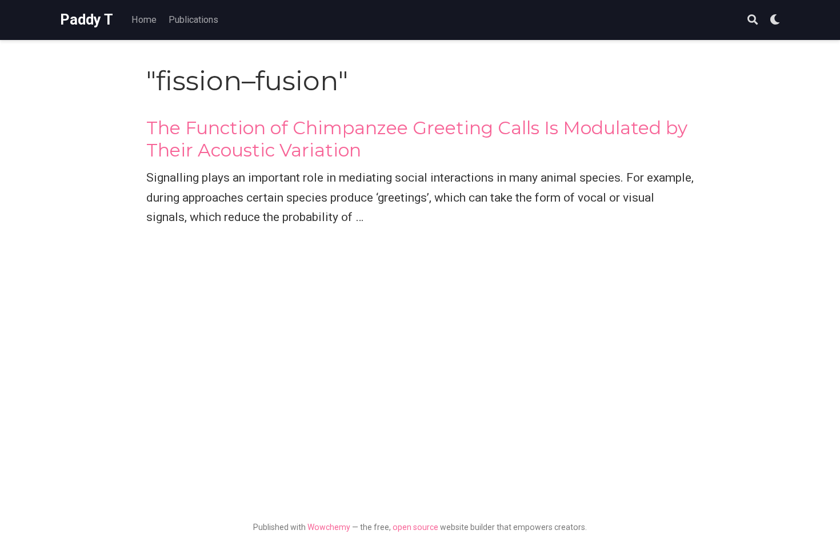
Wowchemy (328, 527)
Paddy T (86, 19)
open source (415, 527)
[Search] (752, 20)
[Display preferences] (775, 20)
